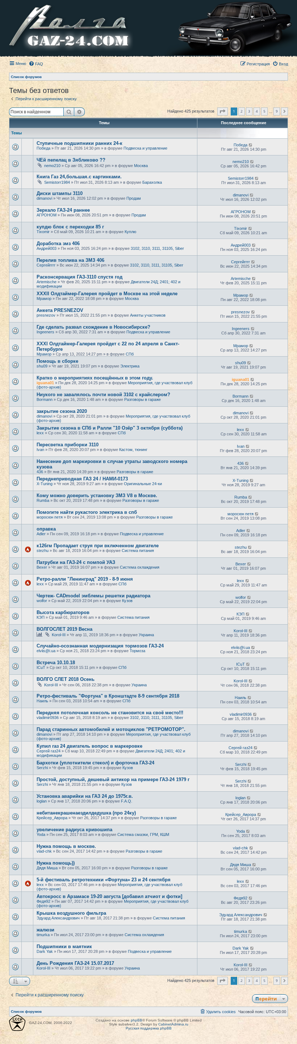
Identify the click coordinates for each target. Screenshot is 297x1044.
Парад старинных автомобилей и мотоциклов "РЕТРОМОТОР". (111, 729)
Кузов (127, 600)
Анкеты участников (148, 315)
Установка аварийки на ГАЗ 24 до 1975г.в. (85, 796)
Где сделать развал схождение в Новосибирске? (93, 327)
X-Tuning (45, 484)
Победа (43, 148)
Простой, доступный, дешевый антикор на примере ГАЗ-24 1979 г (113, 779)
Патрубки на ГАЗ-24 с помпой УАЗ (76, 562)
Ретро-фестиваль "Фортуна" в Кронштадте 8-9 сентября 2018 (108, 696)
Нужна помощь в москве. (66, 846)
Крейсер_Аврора (52, 818)
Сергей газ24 (48, 751)
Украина (146, 635)
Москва (141, 165)
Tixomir (43, 231)
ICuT (41, 667)
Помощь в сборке (57, 361)
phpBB (136, 1020)
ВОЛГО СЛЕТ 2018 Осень (66, 679)
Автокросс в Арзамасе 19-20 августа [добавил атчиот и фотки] (109, 896)
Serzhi (42, 767)
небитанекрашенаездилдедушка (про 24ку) (86, 813)
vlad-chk (44, 851)
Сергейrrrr (46, 265)
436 (40, 472)
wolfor (42, 600)
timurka (43, 935)
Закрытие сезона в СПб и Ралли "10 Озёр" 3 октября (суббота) (110, 428)
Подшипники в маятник (64, 946)
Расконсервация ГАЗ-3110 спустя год (79, 277)
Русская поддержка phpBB (149, 1028)
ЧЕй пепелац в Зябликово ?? (71, 160)
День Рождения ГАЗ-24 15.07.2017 (75, 963)
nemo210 (52, 165)
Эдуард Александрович (58, 918)
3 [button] (249, 111)
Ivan (40, 449)
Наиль (42, 701)
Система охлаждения (139, 567)
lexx (40, 433)
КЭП (41, 617)
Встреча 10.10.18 (56, 662)
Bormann (45, 399)
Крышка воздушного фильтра (71, 913)
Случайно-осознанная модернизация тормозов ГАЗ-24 (100, 646)
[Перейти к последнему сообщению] (250, 145)
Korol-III (59, 635)
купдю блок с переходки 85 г (70, 226)
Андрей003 (47, 248)
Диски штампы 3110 (60, 193)
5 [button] (264, 111)
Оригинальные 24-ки (143, 484)
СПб (130, 354)
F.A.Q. (126, 801)
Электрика (129, 366)
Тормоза (137, 651)
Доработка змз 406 (58, 243)
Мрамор (44, 298)
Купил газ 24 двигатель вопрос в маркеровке (89, 746)
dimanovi (44, 198)
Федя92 (43, 901)
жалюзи (45, 930)
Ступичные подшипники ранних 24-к (79, 143)
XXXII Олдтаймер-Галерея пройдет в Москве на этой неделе (107, 293)
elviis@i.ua (46, 651)
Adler (41, 534)
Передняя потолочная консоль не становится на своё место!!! (110, 712)
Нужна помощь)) (56, 863)
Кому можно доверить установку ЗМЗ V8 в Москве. (97, 495)
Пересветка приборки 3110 (68, 444)
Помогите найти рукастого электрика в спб (87, 512)
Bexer (42, 567)
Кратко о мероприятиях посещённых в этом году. (95, 378)
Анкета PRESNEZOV (60, 310)
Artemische (47, 282)
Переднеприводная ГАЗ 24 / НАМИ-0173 (82, 479)
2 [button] (241, 111)
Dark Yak (45, 951)
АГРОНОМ (47, 215)
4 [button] (257, 111)
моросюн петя (50, 517)
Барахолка (152, 182)
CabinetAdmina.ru (173, 1024)
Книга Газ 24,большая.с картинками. (79, 176)
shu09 (42, 366)
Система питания (138, 550)
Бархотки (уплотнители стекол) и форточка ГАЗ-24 (95, 762)
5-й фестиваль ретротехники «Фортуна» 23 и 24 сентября (104, 879)
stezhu (43, 550)
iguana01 (45, 383)
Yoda (41, 834)
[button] (222, 111)
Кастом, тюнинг (133, 449)
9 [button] (277, 111)
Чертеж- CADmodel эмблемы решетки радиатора (93, 595)
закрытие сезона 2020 (62, 411)
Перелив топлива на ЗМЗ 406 (70, 260)
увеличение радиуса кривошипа (74, 829)
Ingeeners (45, 332)
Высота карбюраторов (63, 612)
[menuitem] (36, 64)
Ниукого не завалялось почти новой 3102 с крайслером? (103, 394)
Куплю (130, 231)
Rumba (43, 500)
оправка (46, 529)
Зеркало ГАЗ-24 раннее (63, 210)
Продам (133, 198)
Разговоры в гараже (142, 399)
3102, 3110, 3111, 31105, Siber (157, 248)
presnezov (46, 315)
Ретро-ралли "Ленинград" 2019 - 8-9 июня (85, 579)
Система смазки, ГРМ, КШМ (143, 834)
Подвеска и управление (145, 148)
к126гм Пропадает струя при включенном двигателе (98, 545)
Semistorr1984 (57, 182)
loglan (42, 801)
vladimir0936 (48, 717)
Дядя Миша (47, 868)
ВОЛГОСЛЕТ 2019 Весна (64, 629)
